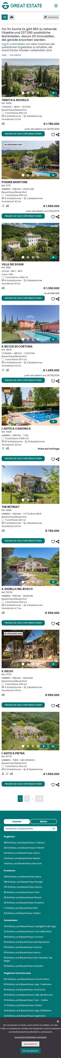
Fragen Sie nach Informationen (23, 133)
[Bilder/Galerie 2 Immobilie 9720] (28, 664)
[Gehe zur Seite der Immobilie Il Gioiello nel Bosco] (30, 566)
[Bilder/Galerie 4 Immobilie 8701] (38, 175)
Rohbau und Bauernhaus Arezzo (25, 887)
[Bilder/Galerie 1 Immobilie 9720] (23, 664)
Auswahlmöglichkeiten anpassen (31, 1037)
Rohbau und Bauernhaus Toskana (26, 842)
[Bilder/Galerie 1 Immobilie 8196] (23, 257)
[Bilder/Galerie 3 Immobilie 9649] (33, 339)
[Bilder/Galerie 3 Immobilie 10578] (33, 582)
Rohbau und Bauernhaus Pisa (22, 908)
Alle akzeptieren (30, 1050)
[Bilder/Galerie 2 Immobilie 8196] (28, 257)
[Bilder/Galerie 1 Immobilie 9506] (23, 93)
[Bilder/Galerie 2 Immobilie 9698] (28, 500)
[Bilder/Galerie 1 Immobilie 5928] (23, 421)
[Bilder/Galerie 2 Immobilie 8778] (28, 746)
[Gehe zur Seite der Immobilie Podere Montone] (30, 160)
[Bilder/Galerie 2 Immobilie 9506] (28, 93)
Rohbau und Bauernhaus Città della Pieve (29, 931)
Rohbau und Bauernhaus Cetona (24, 947)
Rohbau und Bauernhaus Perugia (25, 881)
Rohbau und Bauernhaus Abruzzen (23, 863)
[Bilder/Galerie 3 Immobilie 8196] (33, 257)
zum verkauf (15, 55)
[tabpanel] (30, 923)
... (32, 798)
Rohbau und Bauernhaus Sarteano (24, 966)
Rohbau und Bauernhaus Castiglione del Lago (31, 926)
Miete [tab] (43, 821)
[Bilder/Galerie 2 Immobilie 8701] (28, 175)
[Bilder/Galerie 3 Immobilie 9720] (33, 664)
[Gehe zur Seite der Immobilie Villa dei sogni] (30, 242)
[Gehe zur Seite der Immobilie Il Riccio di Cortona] (30, 324)
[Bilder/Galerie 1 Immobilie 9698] (23, 500)
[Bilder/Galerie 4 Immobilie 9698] (38, 500)
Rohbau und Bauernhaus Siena (24, 876)
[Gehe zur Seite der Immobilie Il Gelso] (30, 649)
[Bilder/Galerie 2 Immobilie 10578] (28, 582)
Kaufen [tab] (16, 821)
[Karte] (11, 17)
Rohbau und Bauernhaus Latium (23, 852)
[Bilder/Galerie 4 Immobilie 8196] (38, 257)
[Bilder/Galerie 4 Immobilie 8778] (38, 746)
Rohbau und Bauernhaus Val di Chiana (28, 979)
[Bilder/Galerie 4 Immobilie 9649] (38, 339)
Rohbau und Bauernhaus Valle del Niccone (30, 994)
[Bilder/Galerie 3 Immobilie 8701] (33, 175)
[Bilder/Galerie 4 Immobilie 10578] (38, 582)
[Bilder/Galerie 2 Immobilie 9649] (28, 339)
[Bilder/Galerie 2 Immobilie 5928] (28, 421)
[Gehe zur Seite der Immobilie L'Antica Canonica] (30, 406)
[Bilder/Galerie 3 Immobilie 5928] (33, 421)
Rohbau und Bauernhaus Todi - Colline (27, 1000)
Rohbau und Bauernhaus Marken (23, 858)
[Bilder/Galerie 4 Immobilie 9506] (38, 93)
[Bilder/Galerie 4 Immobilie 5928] (38, 421)
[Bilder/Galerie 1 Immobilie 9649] (23, 339)
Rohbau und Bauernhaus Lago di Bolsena (29, 1010)
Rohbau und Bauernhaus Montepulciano (28, 942)
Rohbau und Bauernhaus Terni (23, 892)
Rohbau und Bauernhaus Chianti (24, 1005)
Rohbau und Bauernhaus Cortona (25, 936)
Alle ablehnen (30, 1044)
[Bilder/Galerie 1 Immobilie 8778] (23, 746)
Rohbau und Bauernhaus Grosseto (25, 902)
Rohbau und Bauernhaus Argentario (26, 1015)
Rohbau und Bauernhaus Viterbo (23, 913)
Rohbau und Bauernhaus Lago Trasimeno (29, 984)
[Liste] (5, 17)
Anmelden (18, 44)
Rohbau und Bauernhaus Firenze (24, 897)
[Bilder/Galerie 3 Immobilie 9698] (33, 500)
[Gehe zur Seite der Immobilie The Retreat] (30, 484)
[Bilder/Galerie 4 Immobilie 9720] (38, 664)
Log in (5, 44)
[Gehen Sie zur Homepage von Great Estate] (22, 5)
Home (4, 55)
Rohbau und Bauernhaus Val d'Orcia (25, 989)
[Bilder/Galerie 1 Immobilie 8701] (23, 175)
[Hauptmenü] (56, 5)
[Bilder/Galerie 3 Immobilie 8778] (33, 746)
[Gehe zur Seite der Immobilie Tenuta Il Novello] (30, 78)
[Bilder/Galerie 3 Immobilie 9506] (33, 93)
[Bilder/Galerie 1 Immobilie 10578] (23, 582)
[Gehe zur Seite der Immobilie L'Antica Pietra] (30, 731)
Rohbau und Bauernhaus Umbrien (26, 847)
